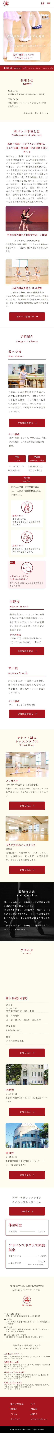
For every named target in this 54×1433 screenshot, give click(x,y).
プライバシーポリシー (38, 1419)
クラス (32, 1404)
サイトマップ (15, 1419)
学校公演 (33, 1409)
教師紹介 (13, 1409)
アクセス (13, 1414)
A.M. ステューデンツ (13, 1382)
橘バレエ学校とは (16, 1404)
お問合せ (33, 1414)
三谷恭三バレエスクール (13, 1354)
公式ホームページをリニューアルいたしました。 (38, 68)
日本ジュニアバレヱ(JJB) (14, 1372)
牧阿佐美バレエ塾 (11, 1362)
